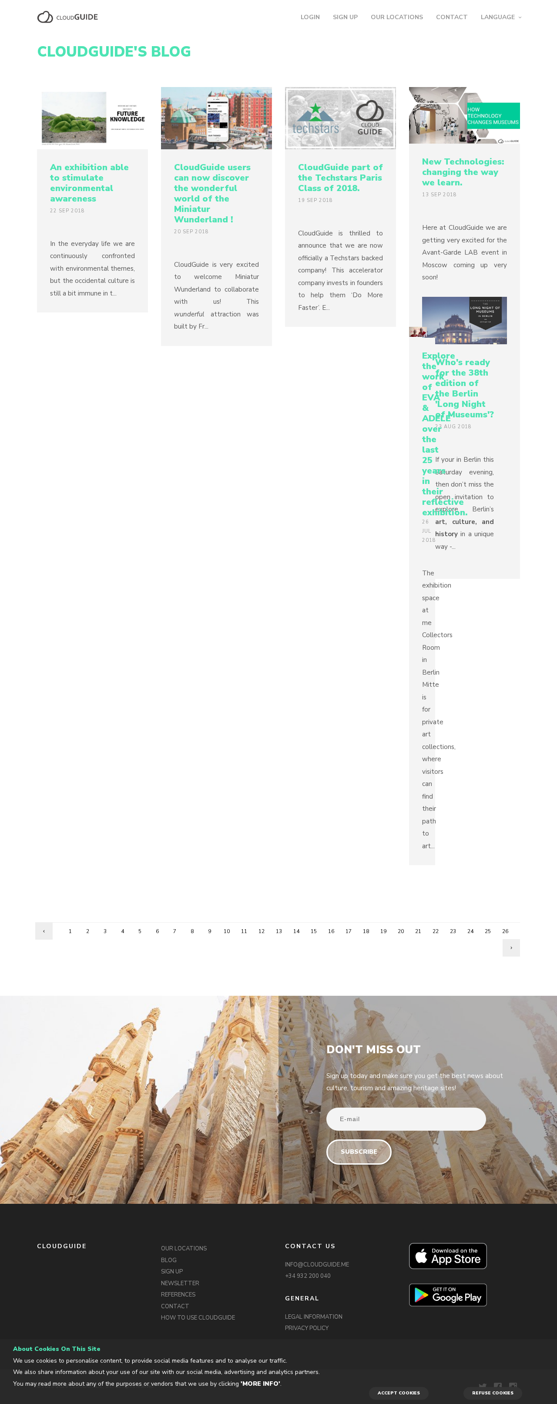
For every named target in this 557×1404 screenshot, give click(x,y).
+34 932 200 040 (308, 1276)
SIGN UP (345, 17)
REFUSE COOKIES (492, 1393)
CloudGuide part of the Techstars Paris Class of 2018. (340, 177)
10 (227, 931)
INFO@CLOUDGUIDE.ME (317, 1265)
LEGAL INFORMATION (313, 1317)
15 (314, 931)
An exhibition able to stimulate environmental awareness (89, 183)
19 (383, 931)
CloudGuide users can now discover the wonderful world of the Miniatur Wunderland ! (212, 193)
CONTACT (452, 17)
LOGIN (310, 17)
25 (488, 931)
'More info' (260, 1384)
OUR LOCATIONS (397, 17)
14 (296, 931)
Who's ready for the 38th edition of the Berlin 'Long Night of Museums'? (464, 388)
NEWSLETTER (180, 1283)
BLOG (169, 1260)
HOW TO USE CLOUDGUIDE (198, 1318)
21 (418, 931)
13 (279, 931)
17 (349, 931)
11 (244, 931)
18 (366, 931)
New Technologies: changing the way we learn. (463, 172)
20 (401, 931)
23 (453, 931)
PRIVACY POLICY (307, 1328)
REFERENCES (178, 1295)
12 (261, 931)
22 (436, 931)
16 (331, 931)
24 (470, 931)
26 (505, 931)
